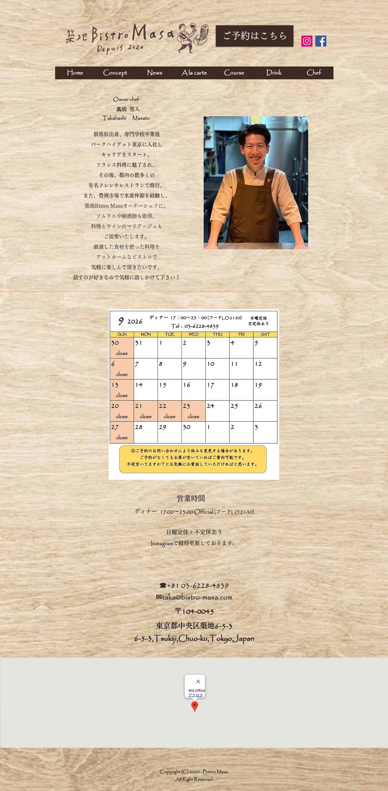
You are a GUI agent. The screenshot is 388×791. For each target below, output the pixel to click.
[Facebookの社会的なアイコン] (320, 41)
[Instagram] (306, 41)
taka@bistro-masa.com (197, 597)
